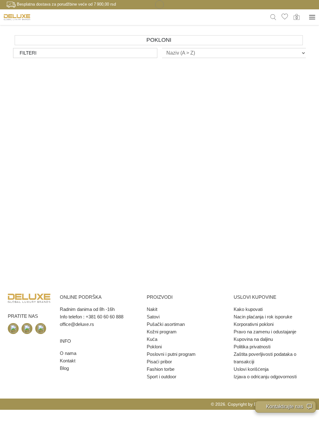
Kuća (152, 339)
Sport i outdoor (161, 376)
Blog (64, 368)
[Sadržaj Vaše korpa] (296, 17)
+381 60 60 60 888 (104, 316)
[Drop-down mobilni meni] (312, 17)
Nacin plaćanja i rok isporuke (263, 316)
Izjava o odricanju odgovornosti (265, 376)
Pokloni (154, 346)
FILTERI (28, 53)
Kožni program (162, 331)
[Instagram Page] (26, 328)
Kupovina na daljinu (253, 339)
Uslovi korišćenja (251, 369)
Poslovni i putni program (171, 354)
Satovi (153, 316)
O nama (68, 353)
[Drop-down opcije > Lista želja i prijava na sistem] (17, 17)
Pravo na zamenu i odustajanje (265, 331)
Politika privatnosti (252, 346)
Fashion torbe (160, 369)
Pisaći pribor (159, 361)
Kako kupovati (248, 309)
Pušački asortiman (166, 324)
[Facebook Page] (13, 328)
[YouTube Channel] (40, 328)
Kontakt (67, 360)
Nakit (152, 309)
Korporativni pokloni (254, 324)
